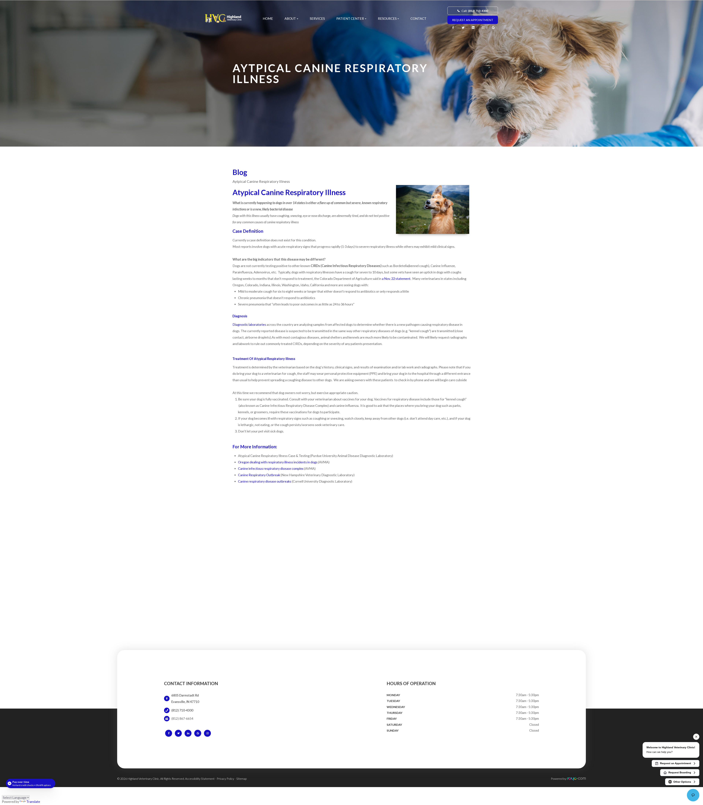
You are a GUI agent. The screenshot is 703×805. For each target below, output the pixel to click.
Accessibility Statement (200, 778)
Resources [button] (387, 18)
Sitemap (241, 778)
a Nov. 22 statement (396, 279)
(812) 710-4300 (182, 710)
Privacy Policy (225, 778)
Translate (33, 802)
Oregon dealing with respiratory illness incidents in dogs (277, 462)
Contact (418, 18)
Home (268, 18)
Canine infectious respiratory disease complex (271, 468)
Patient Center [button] (350, 18)
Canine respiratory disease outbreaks (264, 481)
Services (317, 18)
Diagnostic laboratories (249, 324)
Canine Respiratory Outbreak (259, 475)
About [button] (290, 18)
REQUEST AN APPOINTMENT (472, 20)
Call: (475, 10)
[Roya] (577, 778)
